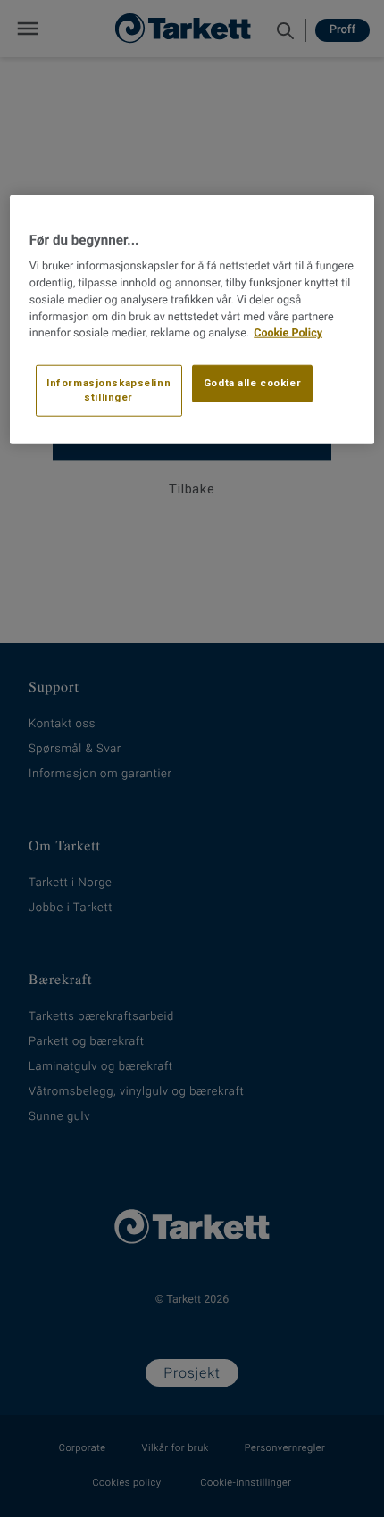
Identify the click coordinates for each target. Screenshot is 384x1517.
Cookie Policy (288, 333)
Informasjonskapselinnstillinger (108, 390)
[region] (192, 319)
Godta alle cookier (252, 383)
